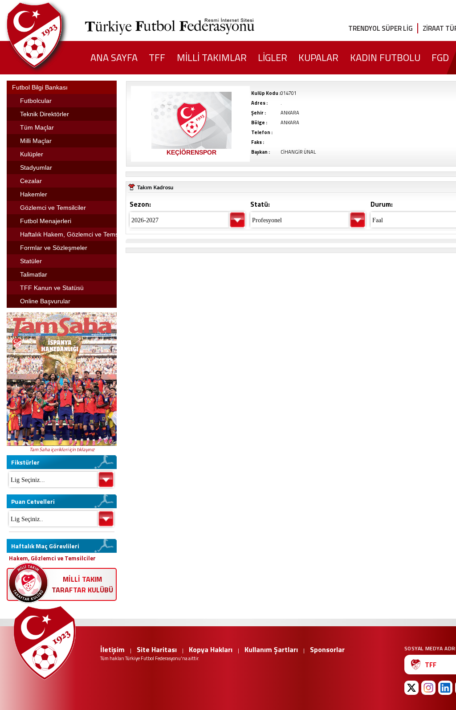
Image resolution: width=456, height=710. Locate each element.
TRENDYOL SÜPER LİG (380, 28)
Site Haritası (157, 649)
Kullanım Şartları (271, 649)
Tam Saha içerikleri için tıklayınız (61, 449)
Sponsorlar (327, 649)
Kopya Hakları (210, 649)
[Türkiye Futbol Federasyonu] (49, 35)
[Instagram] (428, 688)
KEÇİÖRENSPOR (191, 152)
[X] (411, 688)
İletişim (112, 649)
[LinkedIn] (445, 688)
